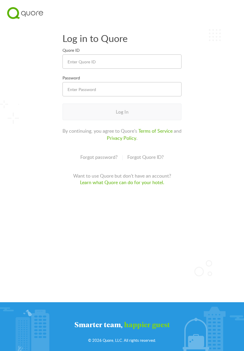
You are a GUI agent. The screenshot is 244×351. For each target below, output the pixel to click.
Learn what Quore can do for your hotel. (122, 182)
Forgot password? (99, 157)
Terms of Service (155, 131)
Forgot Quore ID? (145, 157)
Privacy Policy (121, 138)
